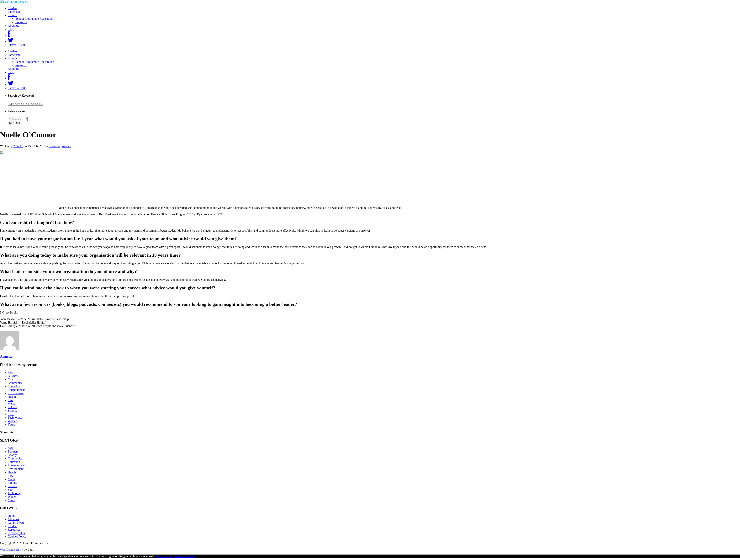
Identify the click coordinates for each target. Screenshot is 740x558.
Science (12, 410)
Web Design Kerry (11, 549)
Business (54, 146)
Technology (15, 417)
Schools (12, 15)
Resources (14, 529)
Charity (12, 379)
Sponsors (21, 22)
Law (10, 400)
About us (13, 25)
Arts (10, 372)
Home (11, 515)
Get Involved (16, 522)
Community (15, 382)
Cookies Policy (17, 536)
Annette (18, 146)
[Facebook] (9, 35)
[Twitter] (10, 41)
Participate (14, 11)
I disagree (171, 556)
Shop (11, 29)
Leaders (12, 8)
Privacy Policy (16, 533)
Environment (16, 393)
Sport (11, 414)
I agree (161, 556)
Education (14, 386)
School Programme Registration (34, 18)
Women (66, 146)
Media (11, 403)
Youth (11, 424)
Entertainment (16, 389)
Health (12, 396)
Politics (12, 407)
